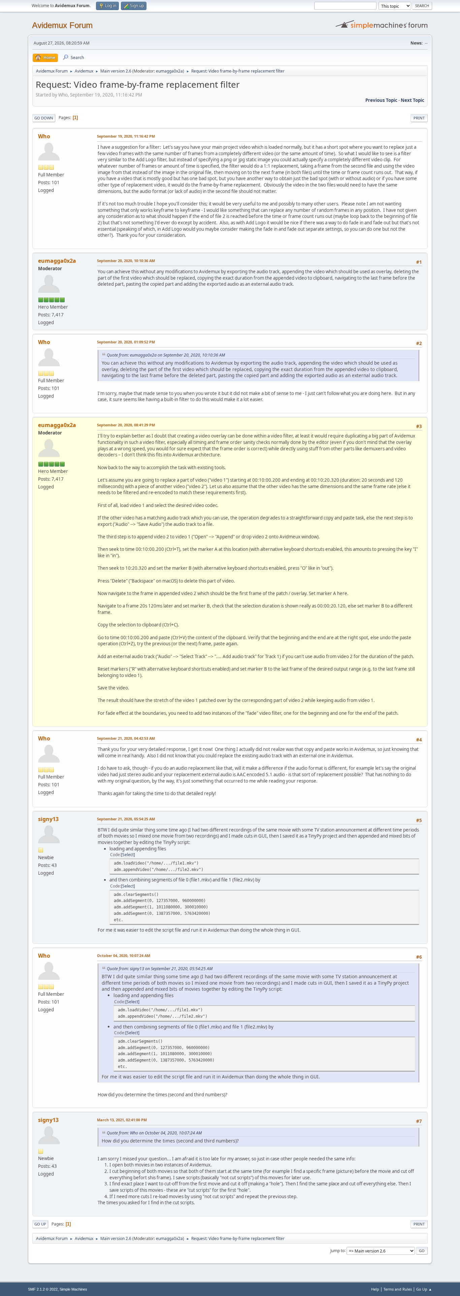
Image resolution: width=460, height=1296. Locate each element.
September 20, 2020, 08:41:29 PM (126, 424)
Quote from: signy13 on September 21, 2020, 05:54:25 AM (159, 968)
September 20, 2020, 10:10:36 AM (126, 260)
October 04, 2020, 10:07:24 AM (123, 955)
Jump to (337, 1250)
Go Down (43, 117)
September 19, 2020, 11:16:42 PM (126, 136)
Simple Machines (73, 1289)
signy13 (48, 819)
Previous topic (381, 100)
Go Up (40, 1224)
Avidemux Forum (62, 25)
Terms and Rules (398, 1289)
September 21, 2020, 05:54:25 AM (126, 818)
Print (419, 117)
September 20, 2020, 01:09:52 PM (126, 341)
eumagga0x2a (169, 71)
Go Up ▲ (424, 1289)
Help (375, 1289)
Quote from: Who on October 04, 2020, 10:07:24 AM (154, 1133)
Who (44, 136)
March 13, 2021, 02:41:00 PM (122, 1119)
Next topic (412, 100)
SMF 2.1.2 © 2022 (43, 1289)
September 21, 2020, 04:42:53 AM (126, 738)
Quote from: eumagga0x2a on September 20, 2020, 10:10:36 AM (166, 355)
